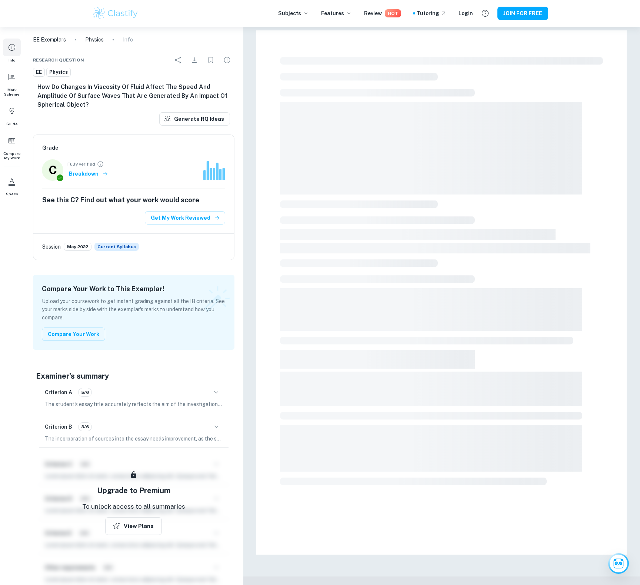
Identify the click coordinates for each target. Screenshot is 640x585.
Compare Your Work (73, 334)
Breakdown (84, 174)
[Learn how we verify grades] (100, 164)
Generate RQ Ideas (199, 119)
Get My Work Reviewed (180, 218)
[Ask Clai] (618, 563)
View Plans (139, 526)
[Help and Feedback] (485, 13)
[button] (12, 50)
